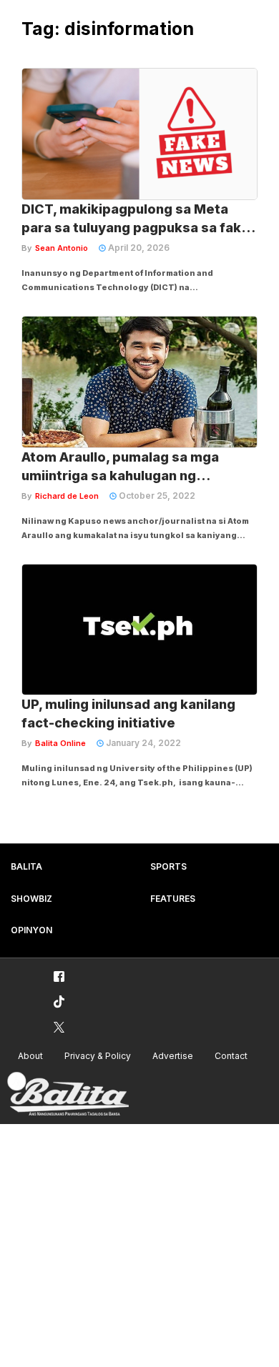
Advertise (172, 1055)
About (30, 1055)
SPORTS (168, 866)
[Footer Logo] (68, 1094)
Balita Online (60, 743)
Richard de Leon (67, 496)
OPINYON (31, 930)
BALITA (26, 866)
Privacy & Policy (97, 1055)
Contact (231, 1055)
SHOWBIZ (31, 898)
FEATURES (172, 898)
